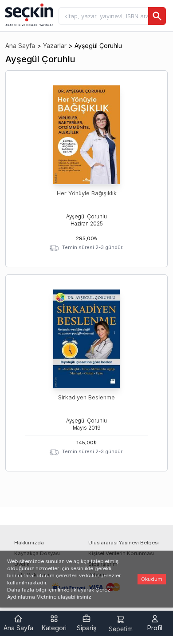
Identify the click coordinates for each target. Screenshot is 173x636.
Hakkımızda (29, 542)
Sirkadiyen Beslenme (86, 397)
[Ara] (157, 16)
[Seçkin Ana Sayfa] (28, 14)
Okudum (151, 579)
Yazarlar (55, 45)
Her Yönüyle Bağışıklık (87, 193)
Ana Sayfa (20, 45)
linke (63, 590)
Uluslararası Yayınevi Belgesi (123, 542)
